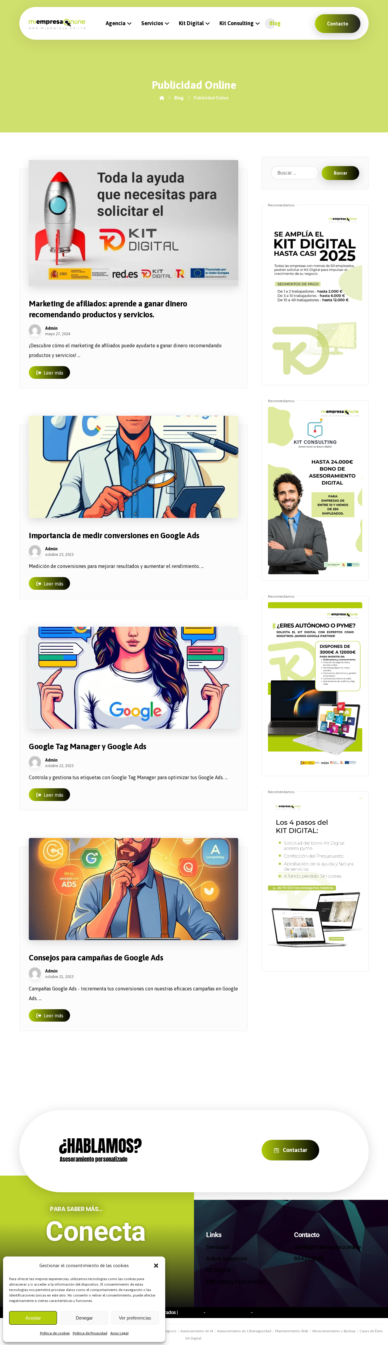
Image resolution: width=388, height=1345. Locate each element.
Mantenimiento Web (291, 1331)
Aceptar (33, 1317)
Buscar (340, 173)
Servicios (217, 1247)
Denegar (84, 1317)
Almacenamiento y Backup (334, 1331)
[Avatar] (35, 330)
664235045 (309, 1258)
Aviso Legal (119, 1333)
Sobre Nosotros (226, 1258)
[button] (156, 1266)
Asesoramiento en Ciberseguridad (244, 1331)
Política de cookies (55, 1333)
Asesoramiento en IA (196, 1331)
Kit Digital (218, 1270)
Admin (51, 328)
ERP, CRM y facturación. (236, 1281)
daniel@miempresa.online (327, 1247)
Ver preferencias (135, 1317)
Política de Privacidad (90, 1333)
